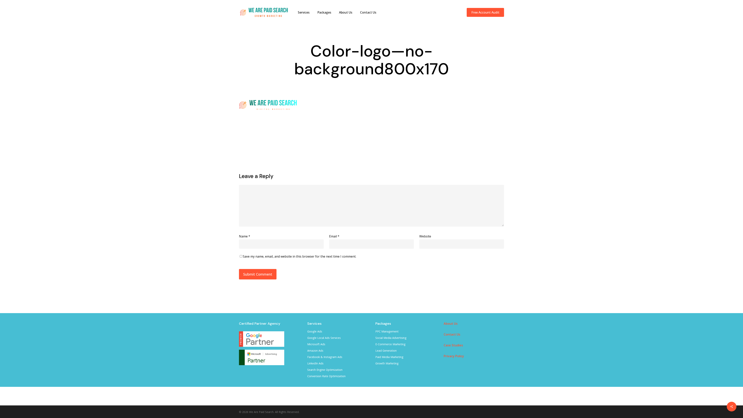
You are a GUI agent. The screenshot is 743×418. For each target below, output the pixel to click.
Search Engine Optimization (324, 370)
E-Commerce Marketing (390, 344)
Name (244, 236)
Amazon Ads (315, 350)
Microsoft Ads (316, 344)
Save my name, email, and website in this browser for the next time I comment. (299, 256)
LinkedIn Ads (315, 363)
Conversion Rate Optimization (326, 376)
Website (425, 236)
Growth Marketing (387, 363)
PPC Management (387, 331)
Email (334, 236)
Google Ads (314, 331)
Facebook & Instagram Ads (324, 357)
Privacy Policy (454, 356)
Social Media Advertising (391, 338)
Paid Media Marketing (389, 357)
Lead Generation (386, 350)
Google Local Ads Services (324, 338)
